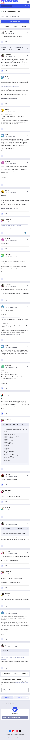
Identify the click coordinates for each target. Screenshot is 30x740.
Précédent (6, 26)
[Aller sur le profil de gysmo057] (2, 366)
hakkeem (5, 15)
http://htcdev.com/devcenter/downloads (10, 317)
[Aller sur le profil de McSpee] (2, 475)
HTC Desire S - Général (15, 16)
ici (22, 202)
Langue (7, 734)
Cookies (19, 736)
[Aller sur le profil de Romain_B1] (2, 32)
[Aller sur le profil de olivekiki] (2, 306)
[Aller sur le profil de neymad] (2, 395)
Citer (6, 41)
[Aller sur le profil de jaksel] (2, 110)
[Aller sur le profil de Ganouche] (2, 491)
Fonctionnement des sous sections (11, 717)
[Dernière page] (28, 26)
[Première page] (2, 26)
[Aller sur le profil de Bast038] (2, 162)
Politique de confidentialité (17, 734)
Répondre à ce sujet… (9, 689)
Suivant (24, 26)
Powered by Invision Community (15, 737)
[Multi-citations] (2, 42)
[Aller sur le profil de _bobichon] (2, 55)
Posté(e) (10, 33)
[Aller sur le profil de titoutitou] (2, 255)
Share (7, 697)
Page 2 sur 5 (16, 26)
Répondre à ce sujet (15, 21)
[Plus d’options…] (27, 33)
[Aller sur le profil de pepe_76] (2, 77)
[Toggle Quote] (3, 424)
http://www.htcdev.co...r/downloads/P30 (10, 86)
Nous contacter (12, 736)
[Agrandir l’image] (9, 321)
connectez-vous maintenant (21, 682)
